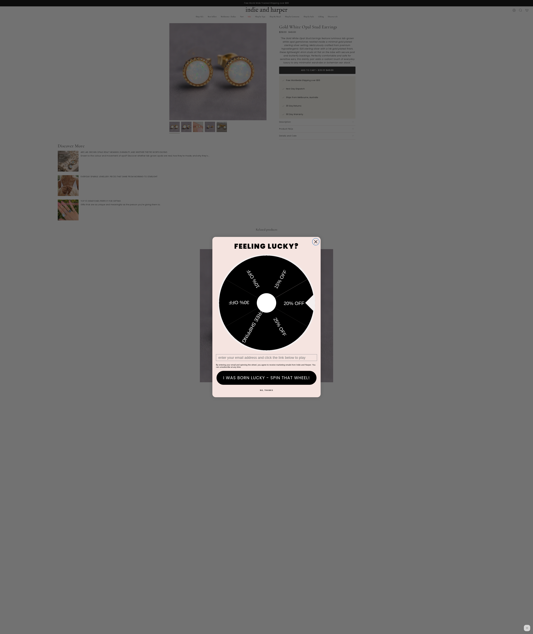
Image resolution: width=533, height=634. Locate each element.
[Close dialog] (315, 241)
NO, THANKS (266, 390)
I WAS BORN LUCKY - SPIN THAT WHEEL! (266, 378)
